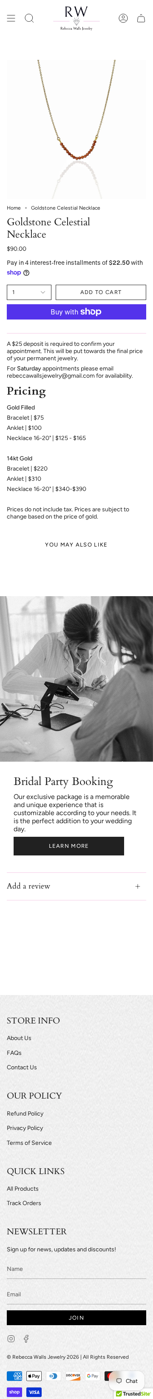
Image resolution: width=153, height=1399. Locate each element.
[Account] (123, 18)
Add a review (28, 886)
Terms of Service (29, 1143)
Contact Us (22, 1067)
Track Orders (24, 1203)
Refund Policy (25, 1113)
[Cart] (141, 18)
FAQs (14, 1053)
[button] (29, 18)
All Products (23, 1188)
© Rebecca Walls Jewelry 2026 (43, 1357)
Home (14, 208)
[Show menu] (11, 18)
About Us (19, 1038)
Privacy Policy (25, 1128)
